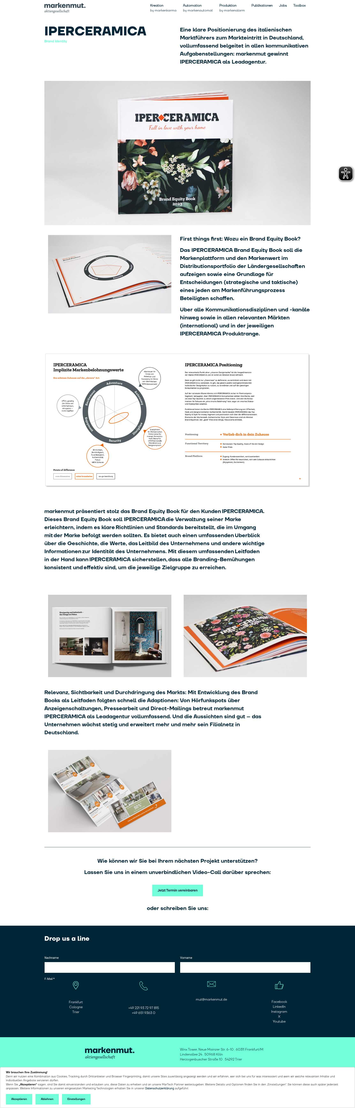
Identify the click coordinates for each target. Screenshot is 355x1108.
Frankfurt (76, 1002)
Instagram (279, 1012)
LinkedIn (279, 1007)
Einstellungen (76, 1099)
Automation (198, 8)
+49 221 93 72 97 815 (143, 1008)
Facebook (279, 1002)
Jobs (283, 5)
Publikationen (262, 5)
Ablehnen (47, 1099)
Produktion (232, 8)
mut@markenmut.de (211, 999)
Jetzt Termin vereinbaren (178, 890)
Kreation (163, 8)
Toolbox (299, 5)
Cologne (76, 1007)
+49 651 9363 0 (143, 1013)
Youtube (279, 1022)
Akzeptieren (19, 1099)
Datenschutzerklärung (159, 1088)
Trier (75, 1012)
